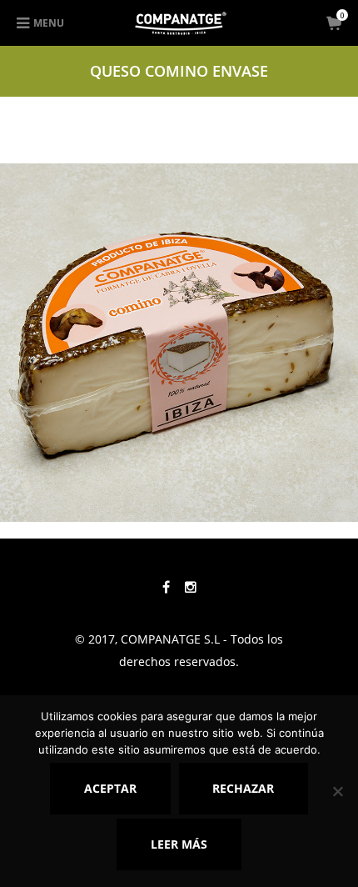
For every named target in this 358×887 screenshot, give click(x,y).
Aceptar (110, 788)
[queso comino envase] (179, 340)
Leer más (179, 844)
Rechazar (243, 788)
